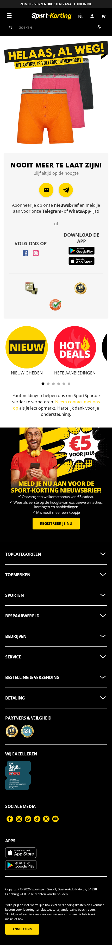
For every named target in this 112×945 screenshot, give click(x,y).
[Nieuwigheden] (26, 347)
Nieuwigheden (27, 373)
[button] (103, 16)
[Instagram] (36, 253)
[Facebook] (25, 253)
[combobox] (56, 27)
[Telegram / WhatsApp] (66, 190)
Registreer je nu (56, 523)
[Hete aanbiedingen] (75, 347)
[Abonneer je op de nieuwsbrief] (46, 190)
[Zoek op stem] (98, 27)
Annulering (22, 929)
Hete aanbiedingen (75, 373)
